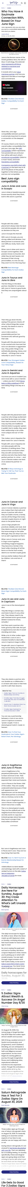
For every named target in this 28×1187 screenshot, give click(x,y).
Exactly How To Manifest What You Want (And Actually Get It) (14, 705)
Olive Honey (4, 1006)
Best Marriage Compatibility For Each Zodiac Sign (12, 270)
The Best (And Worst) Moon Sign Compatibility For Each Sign (13, 591)
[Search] (21, 3)
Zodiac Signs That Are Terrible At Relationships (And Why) (14, 694)
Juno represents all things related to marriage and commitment (11, 66)
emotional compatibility (10, 157)
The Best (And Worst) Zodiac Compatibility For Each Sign (12, 101)
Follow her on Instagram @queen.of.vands (13, 873)
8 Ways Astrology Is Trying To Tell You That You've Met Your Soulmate (12, 471)
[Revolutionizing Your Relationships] (14, 2)
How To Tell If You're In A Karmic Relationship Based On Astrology (13, 860)
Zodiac (9, 8)
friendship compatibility (10, 162)
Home (3, 8)
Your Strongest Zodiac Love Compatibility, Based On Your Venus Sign (13, 362)
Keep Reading (14, 983)
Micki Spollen (5, 910)
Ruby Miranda (5, 1105)
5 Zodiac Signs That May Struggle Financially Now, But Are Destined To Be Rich (14, 699)
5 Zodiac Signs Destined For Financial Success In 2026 (12, 710)
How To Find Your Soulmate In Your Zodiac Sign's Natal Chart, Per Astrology (12, 734)
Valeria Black (5, 34)
